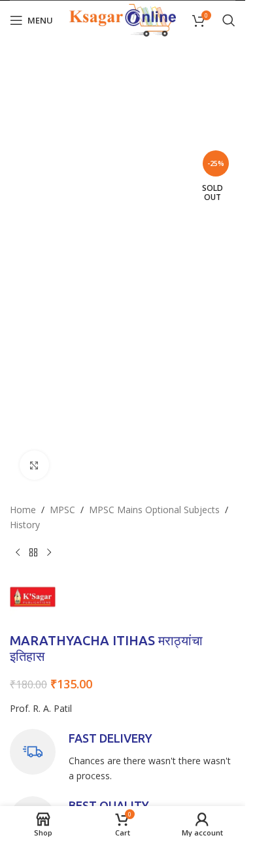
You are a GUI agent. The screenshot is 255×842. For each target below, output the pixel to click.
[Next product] (49, 553)
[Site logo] (123, 19)
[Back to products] (33, 553)
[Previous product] (18, 553)
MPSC (62, 509)
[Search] (229, 20)
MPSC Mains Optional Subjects (154, 509)
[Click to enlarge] (34, 465)
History (25, 524)
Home (23, 509)
